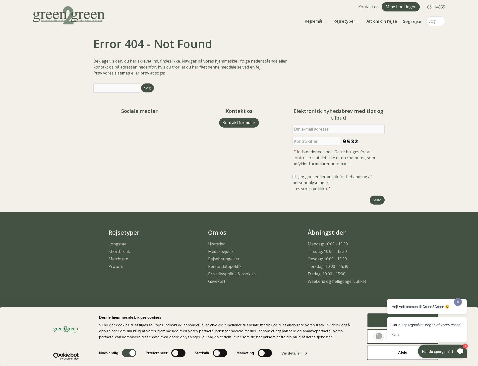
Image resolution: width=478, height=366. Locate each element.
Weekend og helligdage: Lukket (337, 281)
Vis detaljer (291, 353)
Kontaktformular (239, 122)
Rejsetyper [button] (344, 21)
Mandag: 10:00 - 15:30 (328, 244)
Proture (116, 266)
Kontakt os (368, 6)
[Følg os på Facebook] (134, 124)
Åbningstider (327, 232)
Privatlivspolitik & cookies (232, 274)
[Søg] (441, 21)
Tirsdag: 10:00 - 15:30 (327, 251)
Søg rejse (412, 21)
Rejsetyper (124, 232)
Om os (217, 232)
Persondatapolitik (224, 266)
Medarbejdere (221, 251)
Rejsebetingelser (223, 259)
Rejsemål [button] (313, 21)
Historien (217, 244)
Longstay (117, 244)
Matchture (118, 259)
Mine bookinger (401, 6)
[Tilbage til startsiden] (69, 14)
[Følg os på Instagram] (144, 124)
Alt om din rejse (381, 21)
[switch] (178, 353)
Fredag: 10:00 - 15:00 (326, 274)
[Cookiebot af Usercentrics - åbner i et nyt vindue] (66, 356)
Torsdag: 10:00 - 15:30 (328, 266)
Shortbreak (119, 251)
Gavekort (216, 281)
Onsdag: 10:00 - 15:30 (327, 259)
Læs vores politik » (310, 188)
